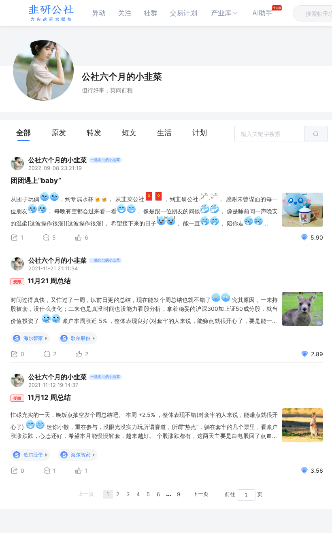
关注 (125, 13)
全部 (23, 132)
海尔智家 (33, 338)
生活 (164, 132)
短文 (129, 132)
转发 (94, 132)
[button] (224, 13)
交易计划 (183, 13)
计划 (199, 132)
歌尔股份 (80, 338)
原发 (58, 132)
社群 (150, 13)
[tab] (23, 133)
